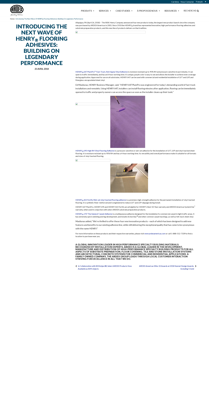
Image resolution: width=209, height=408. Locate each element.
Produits (86, 11)
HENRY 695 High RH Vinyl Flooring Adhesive (95, 150)
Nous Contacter (187, 2)
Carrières (175, 2)
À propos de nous (147, 11)
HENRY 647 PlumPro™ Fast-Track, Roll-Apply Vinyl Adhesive (101, 72)
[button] (200, 1)
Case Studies (123, 11)
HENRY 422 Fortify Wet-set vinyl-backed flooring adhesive (100, 200)
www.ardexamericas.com (154, 233)
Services (104, 11)
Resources (170, 11)
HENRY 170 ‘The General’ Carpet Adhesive (93, 214)
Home (12, 19)
